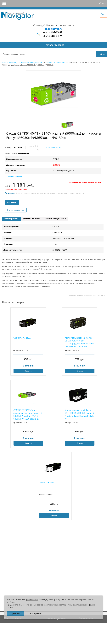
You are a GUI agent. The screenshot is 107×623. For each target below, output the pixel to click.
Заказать (11, 202)
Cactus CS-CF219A (22, 337)
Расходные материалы (55, 62)
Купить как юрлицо (15, 210)
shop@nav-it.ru (53, 28)
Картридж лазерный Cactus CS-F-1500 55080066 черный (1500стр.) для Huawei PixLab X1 (79, 414)
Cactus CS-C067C (47, 482)
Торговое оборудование (31, 62)
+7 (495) (52, 36)
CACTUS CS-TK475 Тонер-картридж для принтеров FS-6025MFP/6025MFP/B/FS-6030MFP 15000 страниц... (28, 414)
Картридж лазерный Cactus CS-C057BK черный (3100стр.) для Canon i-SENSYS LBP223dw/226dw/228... (79, 342)
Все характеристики (13, 176)
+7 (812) (52, 32)
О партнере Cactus (53, 147)
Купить (28, 371)
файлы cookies (32, 599)
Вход (104, 3)
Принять (15, 613)
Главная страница (9, 62)
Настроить (36, 613)
